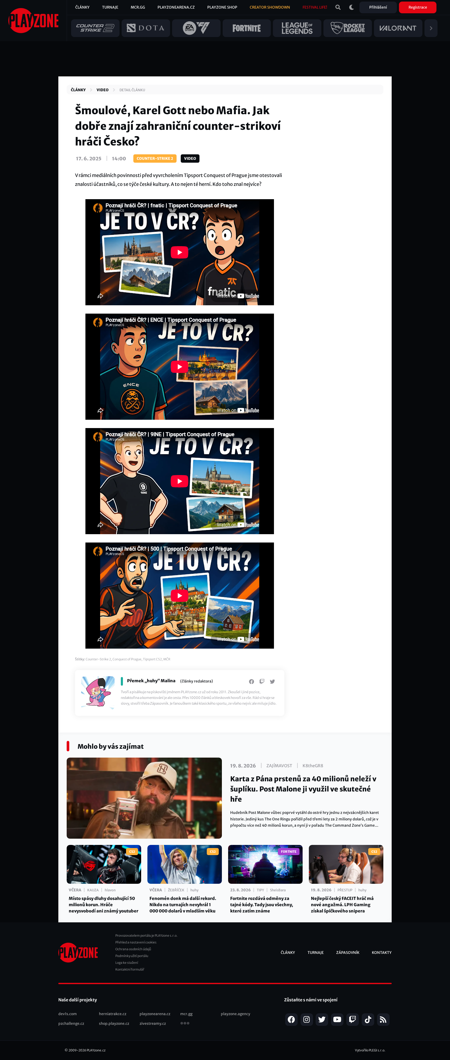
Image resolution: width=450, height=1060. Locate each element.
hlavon (110, 890)
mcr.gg (186, 1014)
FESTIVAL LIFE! (315, 7)
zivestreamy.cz (153, 1023)
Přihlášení (378, 7)
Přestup (345, 890)
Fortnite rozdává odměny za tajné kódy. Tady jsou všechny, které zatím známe (261, 904)
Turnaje (110, 7)
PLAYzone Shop (222, 7)
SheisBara (278, 890)
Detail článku (132, 90)
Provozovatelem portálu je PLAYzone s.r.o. (146, 935)
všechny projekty (185, 1024)
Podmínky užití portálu (131, 956)
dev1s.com (67, 1014)
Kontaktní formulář (129, 969)
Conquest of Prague (127, 659)
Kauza (93, 890)
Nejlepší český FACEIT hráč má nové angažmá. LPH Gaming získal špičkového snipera (342, 904)
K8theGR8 (313, 765)
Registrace (418, 7)
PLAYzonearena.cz (176, 7)
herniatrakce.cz (112, 1014)
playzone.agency (235, 1014)
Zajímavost (279, 765)
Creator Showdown (270, 7)
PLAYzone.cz (96, 1050)
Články (82, 7)
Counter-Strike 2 (155, 158)
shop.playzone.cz (114, 1023)
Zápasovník (347, 952)
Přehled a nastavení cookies (136, 942)
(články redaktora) (196, 681)
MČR (166, 659)
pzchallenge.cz (71, 1023)
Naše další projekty (77, 999)
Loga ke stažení (126, 963)
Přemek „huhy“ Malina (151, 680)
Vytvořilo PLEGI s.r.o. (370, 1050)
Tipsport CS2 (152, 659)
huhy (194, 890)
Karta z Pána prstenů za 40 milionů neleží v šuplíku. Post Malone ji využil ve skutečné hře (303, 789)
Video (103, 90)
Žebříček (176, 890)
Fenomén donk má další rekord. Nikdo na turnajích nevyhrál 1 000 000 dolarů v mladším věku (182, 904)
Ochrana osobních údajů (133, 949)
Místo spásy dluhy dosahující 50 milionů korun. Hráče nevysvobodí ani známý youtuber (103, 904)
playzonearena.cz (155, 1014)
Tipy (260, 890)
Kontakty (382, 952)
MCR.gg (138, 7)
